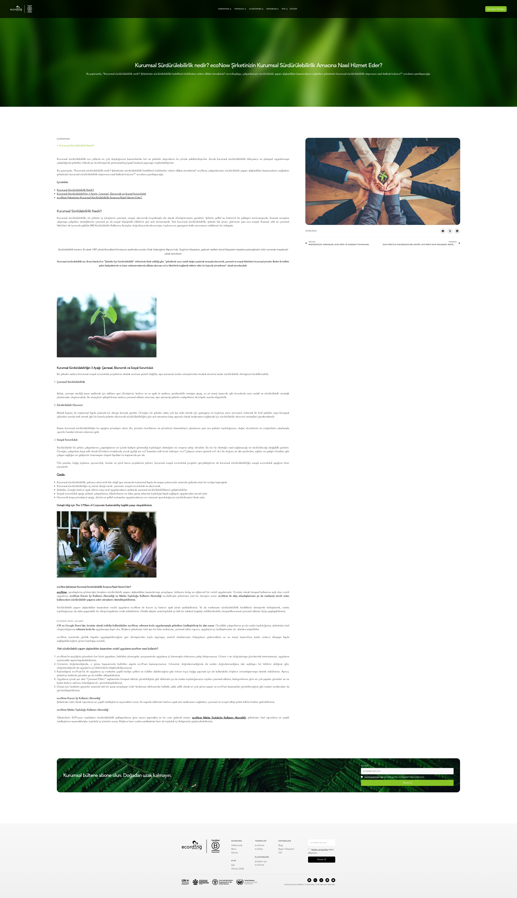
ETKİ (284, 9)
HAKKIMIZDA (223, 9)
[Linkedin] (327, 880)
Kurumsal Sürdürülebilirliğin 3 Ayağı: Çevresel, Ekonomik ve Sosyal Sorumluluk (101, 194)
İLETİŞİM (293, 9)
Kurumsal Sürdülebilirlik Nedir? (76, 145)
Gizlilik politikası (372, 777)
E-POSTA (364, 766)
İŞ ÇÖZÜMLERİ (255, 9)
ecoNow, (62, 592)
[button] (443, 231)
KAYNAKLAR (271, 9)
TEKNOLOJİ (239, 9)
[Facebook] (309, 880)
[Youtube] (333, 880)
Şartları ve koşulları (319, 850)
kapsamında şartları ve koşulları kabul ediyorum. (394, 777)
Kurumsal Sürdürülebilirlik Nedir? (75, 190)
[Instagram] (321, 880)
